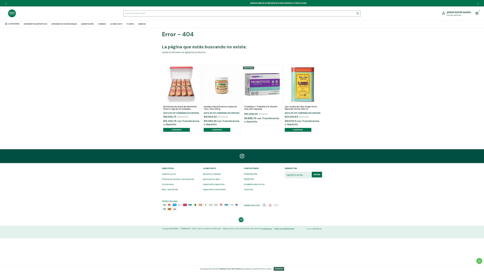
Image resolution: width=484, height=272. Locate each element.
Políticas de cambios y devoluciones (178, 179)
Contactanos (168, 184)
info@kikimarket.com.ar (254, 184)
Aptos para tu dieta (211, 179)
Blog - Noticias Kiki (170, 189)
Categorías (13, 24)
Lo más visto (116, 24)
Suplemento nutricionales (214, 189)
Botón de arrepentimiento (284, 229)
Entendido (279, 269)
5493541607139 (250, 174)
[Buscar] (357, 13)
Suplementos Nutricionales (64, 24)
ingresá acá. (267, 229)
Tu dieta (130, 24)
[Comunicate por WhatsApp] (479, 261)
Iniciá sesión (463, 12)
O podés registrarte (454, 15)
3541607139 (249, 179)
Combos (102, 24)
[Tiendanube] (314, 229)
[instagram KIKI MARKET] (242, 156)
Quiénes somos (169, 174)
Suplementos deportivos (35, 24)
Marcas (142, 24)
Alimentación (87, 24)
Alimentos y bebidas (212, 174)
